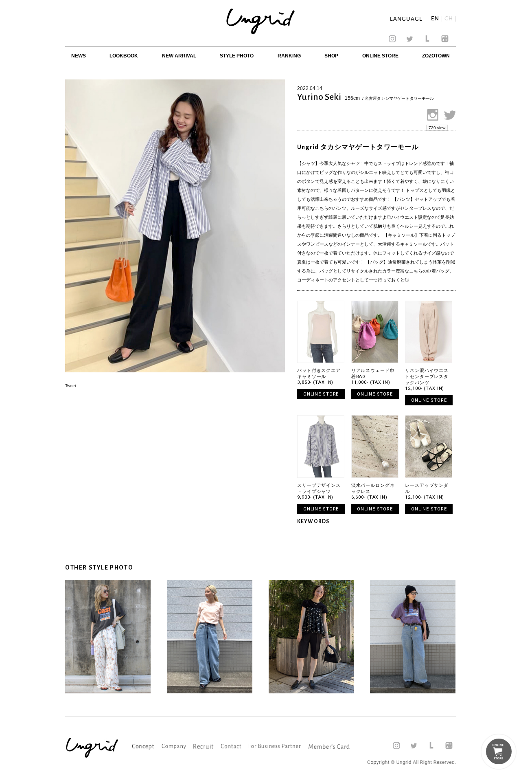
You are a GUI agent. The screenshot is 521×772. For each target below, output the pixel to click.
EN (435, 19)
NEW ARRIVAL (179, 56)
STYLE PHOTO (237, 56)
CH (448, 19)
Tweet (70, 385)
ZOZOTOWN (436, 56)
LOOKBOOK (123, 56)
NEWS (78, 56)
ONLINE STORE (380, 56)
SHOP (331, 56)
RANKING (289, 56)
